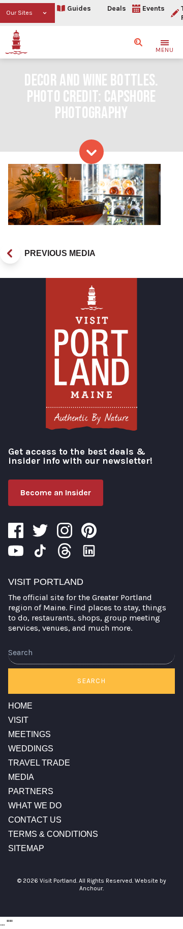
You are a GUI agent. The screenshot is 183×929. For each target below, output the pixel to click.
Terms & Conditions (53, 834)
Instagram (64, 530)
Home (20, 705)
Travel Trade (39, 762)
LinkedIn (89, 551)
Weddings (30, 748)
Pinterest (89, 530)
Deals (116, 8)
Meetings (29, 734)
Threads (64, 551)
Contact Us (35, 819)
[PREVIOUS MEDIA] (10, 253)
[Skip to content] (91, 151)
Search (91, 681)
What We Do (35, 805)
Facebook (16, 530)
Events (153, 8)
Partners (30, 791)
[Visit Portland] (16, 42)
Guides (79, 8)
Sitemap (26, 848)
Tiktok (40, 551)
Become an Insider (55, 492)
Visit (18, 720)
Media (21, 777)
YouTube (16, 551)
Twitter (40, 530)
